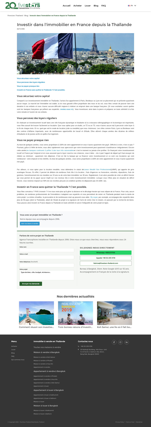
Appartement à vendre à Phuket (45, 376)
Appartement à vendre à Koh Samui (46, 383)
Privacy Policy (119, 422)
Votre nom (23, 247)
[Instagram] (120, 342)
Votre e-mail (24, 254)
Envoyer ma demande (30, 284)
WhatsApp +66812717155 (105, 253)
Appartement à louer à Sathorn (45, 398)
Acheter (77, 5)
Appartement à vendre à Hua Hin (46, 379)
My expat (93, 197)
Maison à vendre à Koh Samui (44, 357)
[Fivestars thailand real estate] (24, 5)
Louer (88, 5)
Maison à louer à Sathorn (43, 414)
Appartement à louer (41, 386)
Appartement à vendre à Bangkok (49, 371)
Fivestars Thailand (15, 15)
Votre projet (23, 269)
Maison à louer (39, 402)
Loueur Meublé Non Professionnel (97, 169)
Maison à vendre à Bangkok (46, 352)
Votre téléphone (29, 262)
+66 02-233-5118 (86, 346)
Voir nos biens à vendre (29, 224)
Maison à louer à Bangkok (46, 406)
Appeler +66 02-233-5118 (105, 258)
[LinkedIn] (126, 342)
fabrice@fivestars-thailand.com (105, 263)
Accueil (66, 5)
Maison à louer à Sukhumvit (44, 410)
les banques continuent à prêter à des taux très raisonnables (50, 150)
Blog (96, 5)
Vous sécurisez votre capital (28, 78)
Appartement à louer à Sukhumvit (46, 395)
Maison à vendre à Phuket (43, 360)
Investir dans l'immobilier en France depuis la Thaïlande (53, 15)
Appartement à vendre (42, 367)
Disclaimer (139, 422)
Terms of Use (130, 422)
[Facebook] (114, 342)
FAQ (103, 5)
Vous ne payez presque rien (28, 86)
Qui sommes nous (17, 360)
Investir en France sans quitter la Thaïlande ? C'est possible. (41, 90)
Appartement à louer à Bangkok (49, 390)
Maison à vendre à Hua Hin (43, 364)
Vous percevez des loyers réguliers (31, 82)
